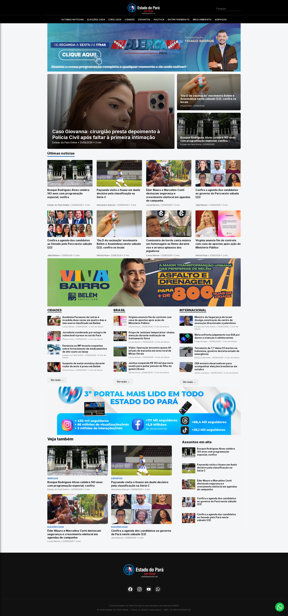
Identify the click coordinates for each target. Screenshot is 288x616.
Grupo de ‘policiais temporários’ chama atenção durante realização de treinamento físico (151, 335)
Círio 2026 (114, 19)
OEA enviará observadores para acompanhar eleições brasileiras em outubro (215, 366)
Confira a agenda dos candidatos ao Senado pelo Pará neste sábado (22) (216, 517)
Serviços (221, 19)
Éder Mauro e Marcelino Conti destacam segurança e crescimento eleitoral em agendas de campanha (217, 485)
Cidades (130, 19)
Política (159, 19)
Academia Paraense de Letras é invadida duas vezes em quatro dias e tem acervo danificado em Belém (84, 320)
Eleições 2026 (96, 19)
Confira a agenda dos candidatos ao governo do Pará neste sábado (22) (216, 501)
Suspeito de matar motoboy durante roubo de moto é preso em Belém (83, 365)
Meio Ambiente (202, 19)
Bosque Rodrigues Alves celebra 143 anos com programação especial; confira (216, 451)
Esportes (144, 19)
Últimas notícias (72, 19)
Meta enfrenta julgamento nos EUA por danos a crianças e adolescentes (217, 336)
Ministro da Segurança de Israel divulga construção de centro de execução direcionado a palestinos (215, 320)
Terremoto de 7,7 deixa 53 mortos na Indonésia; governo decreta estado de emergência (216, 351)
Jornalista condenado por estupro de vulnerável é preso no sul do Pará (84, 334)
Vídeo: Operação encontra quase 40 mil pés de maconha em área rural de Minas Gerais (149, 350)
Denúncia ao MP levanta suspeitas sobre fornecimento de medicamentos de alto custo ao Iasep (84, 348)
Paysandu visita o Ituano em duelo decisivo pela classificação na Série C (217, 467)
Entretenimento (179, 19)
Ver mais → (57, 380)
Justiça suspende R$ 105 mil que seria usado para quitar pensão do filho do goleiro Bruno (150, 366)
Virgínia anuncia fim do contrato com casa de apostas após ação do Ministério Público (150, 320)
